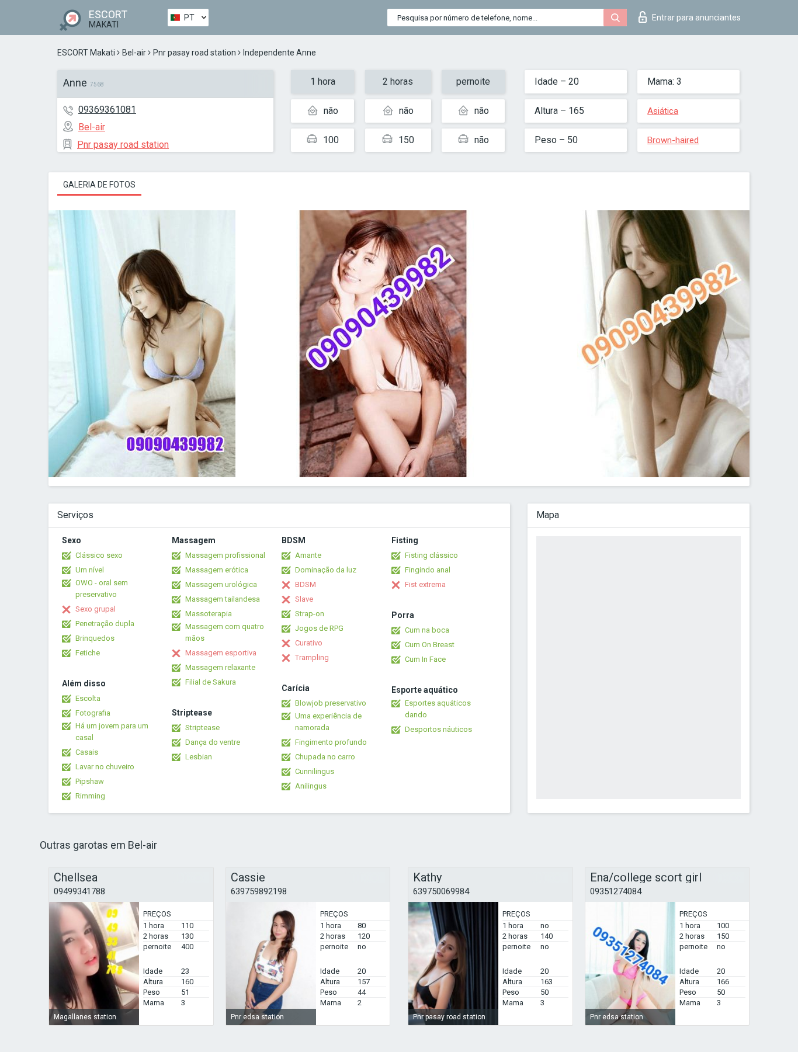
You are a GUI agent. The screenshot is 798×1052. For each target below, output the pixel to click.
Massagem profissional (225, 555)
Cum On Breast (429, 644)
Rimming (90, 795)
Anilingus (311, 786)
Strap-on (309, 613)
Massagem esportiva (220, 652)
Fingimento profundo (331, 742)
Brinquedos (95, 638)
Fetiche (87, 652)
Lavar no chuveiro (104, 766)
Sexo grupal (95, 609)
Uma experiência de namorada (328, 721)
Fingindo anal (427, 569)
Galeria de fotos (99, 184)
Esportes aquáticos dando (438, 709)
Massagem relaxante (220, 667)
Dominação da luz (325, 569)
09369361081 (107, 109)
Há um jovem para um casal (111, 731)
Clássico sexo (99, 555)
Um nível (89, 569)
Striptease (202, 727)
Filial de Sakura (210, 682)
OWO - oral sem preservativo (101, 588)
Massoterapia (208, 613)
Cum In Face (425, 659)
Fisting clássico (431, 555)
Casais (86, 752)
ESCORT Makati (86, 52)
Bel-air (134, 52)
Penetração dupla (104, 623)
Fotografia (92, 713)
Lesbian (198, 756)
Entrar (696, 17)
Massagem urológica (221, 584)
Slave (304, 599)
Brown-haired (673, 140)
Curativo (308, 642)
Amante (308, 555)
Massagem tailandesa (222, 599)
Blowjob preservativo (330, 703)
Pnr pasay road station (194, 52)
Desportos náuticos (438, 729)
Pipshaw (89, 781)
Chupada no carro (325, 756)
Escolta (87, 698)
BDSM (305, 584)
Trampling (312, 657)
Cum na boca (427, 630)
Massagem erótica (216, 569)
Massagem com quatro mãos (224, 632)
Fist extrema (425, 584)
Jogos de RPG (319, 628)
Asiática (662, 111)
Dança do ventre (212, 742)
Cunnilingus (314, 771)
